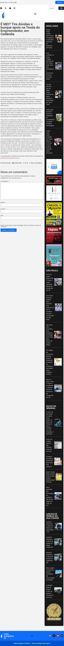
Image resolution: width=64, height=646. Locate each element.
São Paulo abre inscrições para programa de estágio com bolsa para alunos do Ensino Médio (49, 335)
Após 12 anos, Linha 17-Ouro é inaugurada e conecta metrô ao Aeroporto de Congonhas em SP (49, 388)
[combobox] (53, 8)
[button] (35, 14)
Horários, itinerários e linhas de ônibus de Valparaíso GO (49, 557)
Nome (3, 202)
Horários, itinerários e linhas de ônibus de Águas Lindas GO (49, 542)
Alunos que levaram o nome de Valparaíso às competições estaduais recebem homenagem (50, 117)
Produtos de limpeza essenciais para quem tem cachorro (49, 461)
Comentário (5, 181)
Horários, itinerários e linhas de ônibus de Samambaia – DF (50, 527)
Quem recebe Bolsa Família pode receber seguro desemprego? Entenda (50, 477)
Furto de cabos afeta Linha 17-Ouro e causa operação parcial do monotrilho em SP (49, 282)
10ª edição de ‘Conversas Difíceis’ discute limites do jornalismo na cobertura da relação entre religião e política (49, 362)
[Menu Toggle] (32, 636)
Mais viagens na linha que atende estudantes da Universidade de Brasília (50, 574)
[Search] (61, 8)
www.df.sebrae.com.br (12, 158)
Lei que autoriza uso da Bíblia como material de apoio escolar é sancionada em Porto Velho (49, 94)
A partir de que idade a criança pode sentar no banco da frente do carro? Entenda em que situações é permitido (49, 423)
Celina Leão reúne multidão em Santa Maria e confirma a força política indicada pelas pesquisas (49, 142)
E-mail (3, 209)
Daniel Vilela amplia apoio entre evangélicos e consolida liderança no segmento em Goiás (50, 38)
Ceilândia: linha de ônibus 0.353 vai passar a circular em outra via (49, 591)
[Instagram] (61, 635)
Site (2, 215)
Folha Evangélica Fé (9, 636)
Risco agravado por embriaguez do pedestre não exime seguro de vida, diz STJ (50, 496)
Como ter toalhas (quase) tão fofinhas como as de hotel (49, 445)
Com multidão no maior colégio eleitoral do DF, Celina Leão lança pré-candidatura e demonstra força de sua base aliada (50, 66)
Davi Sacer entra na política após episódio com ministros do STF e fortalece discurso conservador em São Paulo (50, 307)
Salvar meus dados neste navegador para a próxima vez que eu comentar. (21, 226)
